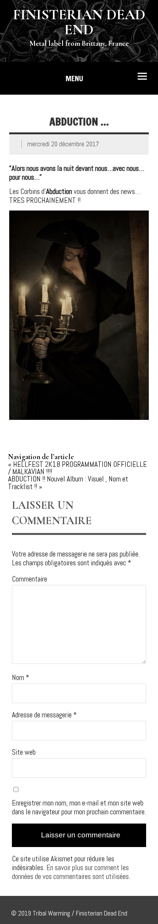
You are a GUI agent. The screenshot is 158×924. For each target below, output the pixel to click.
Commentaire (29, 579)
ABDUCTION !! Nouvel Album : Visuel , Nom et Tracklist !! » (68, 482)
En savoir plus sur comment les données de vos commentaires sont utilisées (70, 872)
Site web (24, 752)
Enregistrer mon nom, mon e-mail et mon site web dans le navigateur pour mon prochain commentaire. (79, 807)
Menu (74, 78)
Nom (20, 677)
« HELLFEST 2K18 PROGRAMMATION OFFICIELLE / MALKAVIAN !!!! (77, 467)
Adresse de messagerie (44, 714)
